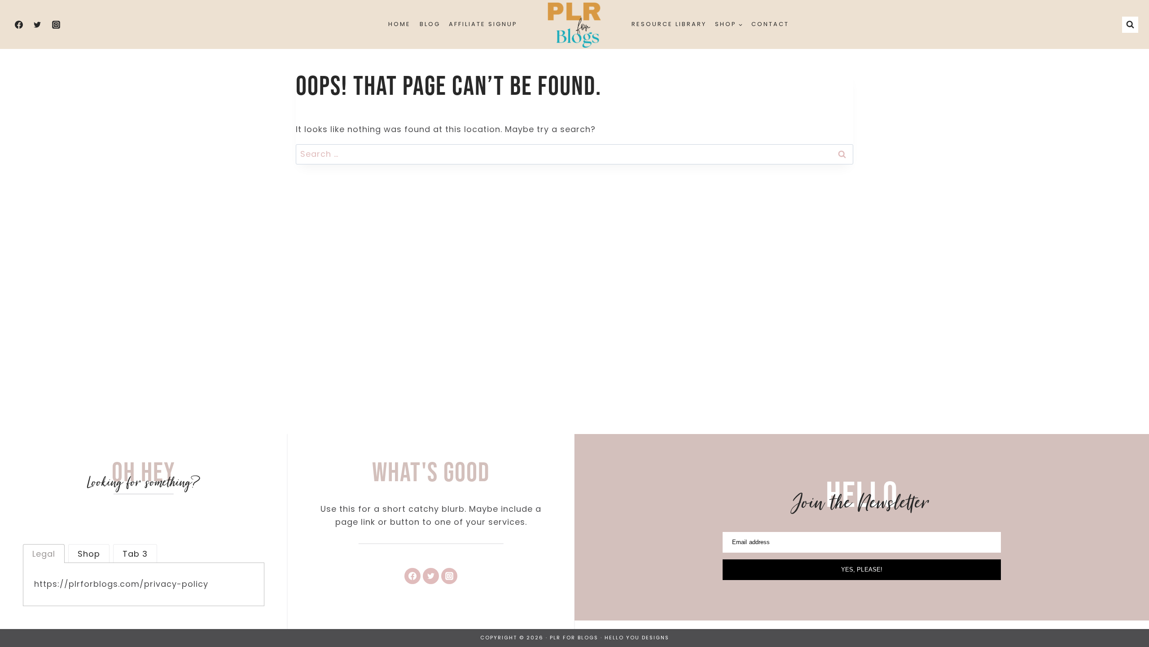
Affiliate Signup (483, 24)
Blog (430, 24)
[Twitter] (37, 25)
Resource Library (669, 24)
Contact (770, 24)
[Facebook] (19, 25)
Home (399, 24)
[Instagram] (56, 25)
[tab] (44, 553)
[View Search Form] (1130, 25)
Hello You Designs (637, 637)
